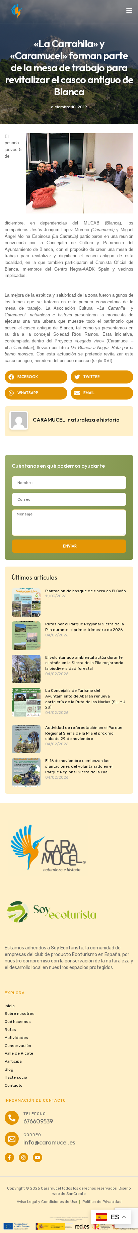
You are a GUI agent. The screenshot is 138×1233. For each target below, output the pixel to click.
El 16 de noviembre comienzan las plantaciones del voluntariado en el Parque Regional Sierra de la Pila (79, 766)
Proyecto (79, 340)
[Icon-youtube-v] (37, 1157)
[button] (36, 376)
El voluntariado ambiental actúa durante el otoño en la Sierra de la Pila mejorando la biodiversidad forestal (84, 663)
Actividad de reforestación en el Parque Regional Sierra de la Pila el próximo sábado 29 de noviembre (83, 733)
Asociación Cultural (90, 308)
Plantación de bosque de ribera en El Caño (85, 591)
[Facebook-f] (9, 1157)
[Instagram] (23, 1157)
